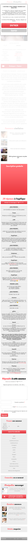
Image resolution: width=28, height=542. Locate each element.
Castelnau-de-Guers (14, 440)
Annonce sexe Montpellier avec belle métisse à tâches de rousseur (17, 508)
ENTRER (14, 25)
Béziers (14, 438)
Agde (14, 436)
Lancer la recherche (14, 432)
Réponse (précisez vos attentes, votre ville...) (14, 384)
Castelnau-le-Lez (14, 443)
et (9, 426)
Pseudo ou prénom (20, 402)
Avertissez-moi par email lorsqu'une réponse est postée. (15, 411)
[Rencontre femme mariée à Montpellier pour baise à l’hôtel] (4, 516)
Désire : (5, 424)
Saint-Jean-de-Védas (14, 466)
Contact (20, 538)
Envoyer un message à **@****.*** (14, 202)
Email (20, 407)
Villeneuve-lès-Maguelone (14, 470)
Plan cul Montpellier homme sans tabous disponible (17, 519)
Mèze (14, 456)
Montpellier (14, 459)
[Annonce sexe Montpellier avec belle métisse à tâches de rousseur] (4, 510)
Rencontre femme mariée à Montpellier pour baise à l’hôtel (17, 514)
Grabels (14, 447)
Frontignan (14, 445)
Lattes (14, 450)
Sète (14, 468)
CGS (16, 538)
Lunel (14, 452)
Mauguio (14, 454)
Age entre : (5, 426)
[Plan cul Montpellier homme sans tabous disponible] (4, 522)
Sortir (14, 30)
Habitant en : (5, 427)
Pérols (14, 461)
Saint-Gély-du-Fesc (14, 463)
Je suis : (5, 423)
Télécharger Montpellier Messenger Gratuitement (15, 496)
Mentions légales (10, 538)
